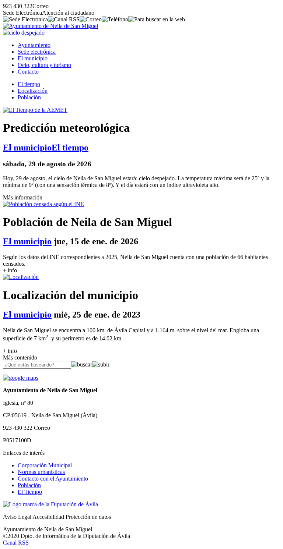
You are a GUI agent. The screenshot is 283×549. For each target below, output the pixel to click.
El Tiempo (30, 492)
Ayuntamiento (34, 45)
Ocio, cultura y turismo (44, 65)
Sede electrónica (37, 52)
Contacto (28, 71)
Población (29, 97)
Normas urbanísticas (41, 472)
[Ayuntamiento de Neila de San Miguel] (50, 26)
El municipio (33, 58)
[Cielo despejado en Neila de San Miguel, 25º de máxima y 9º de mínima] (24, 32)
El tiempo (29, 84)
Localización (33, 91)
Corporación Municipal (45, 465)
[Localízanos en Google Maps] (20, 378)
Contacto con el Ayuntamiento (53, 478)
